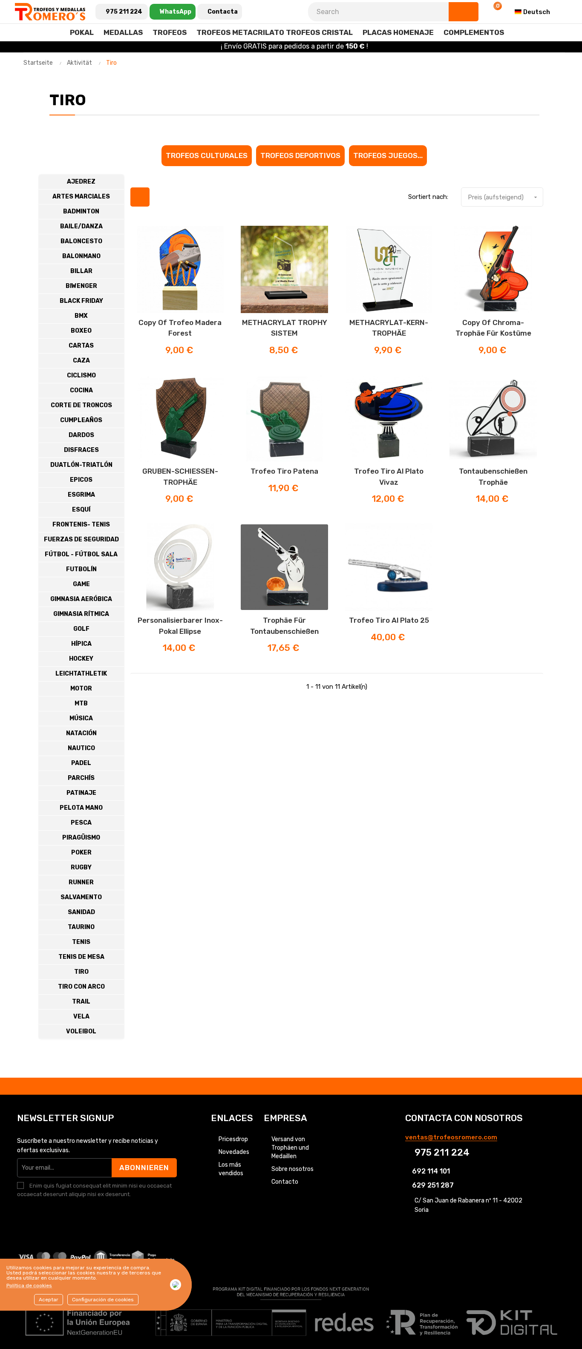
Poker (81, 852)
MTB (81, 703)
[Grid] (140, 197)
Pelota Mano (81, 807)
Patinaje (81, 793)
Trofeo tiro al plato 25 (389, 620)
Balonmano (81, 256)
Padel (81, 763)
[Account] (472, 12)
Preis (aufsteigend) (503, 197)
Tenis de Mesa (81, 957)
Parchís (81, 778)
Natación (81, 733)
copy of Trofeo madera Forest (180, 328)
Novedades (234, 1152)
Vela (81, 1016)
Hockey (81, 658)
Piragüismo (81, 837)
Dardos (81, 435)
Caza (81, 360)
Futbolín (81, 569)
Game (81, 584)
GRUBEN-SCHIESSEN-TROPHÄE (180, 476)
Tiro (81, 971)
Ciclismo (81, 375)
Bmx (81, 315)
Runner (81, 882)
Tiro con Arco (81, 986)
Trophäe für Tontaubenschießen (284, 626)
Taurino (81, 927)
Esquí (81, 509)
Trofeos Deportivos (300, 155)
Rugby (81, 867)
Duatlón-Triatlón (81, 465)
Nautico (81, 748)
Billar (81, 271)
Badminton (81, 211)
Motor (81, 688)
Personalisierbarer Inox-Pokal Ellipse (180, 626)
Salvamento (81, 897)
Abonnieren (144, 1167)
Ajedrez (81, 181)
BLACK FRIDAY (81, 301)
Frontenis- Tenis (81, 524)
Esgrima (81, 494)
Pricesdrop (233, 1139)
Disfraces (81, 450)
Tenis (81, 942)
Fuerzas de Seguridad (81, 539)
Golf (81, 629)
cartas (81, 345)
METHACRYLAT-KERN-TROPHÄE (388, 328)
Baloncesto (81, 241)
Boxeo (81, 330)
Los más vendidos (231, 1169)
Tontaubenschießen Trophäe (493, 476)
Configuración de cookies (103, 1300)
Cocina (81, 390)
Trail (81, 1001)
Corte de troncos (81, 405)
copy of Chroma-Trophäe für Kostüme (493, 328)
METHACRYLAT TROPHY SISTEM (284, 328)
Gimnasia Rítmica (81, 614)
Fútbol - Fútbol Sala (81, 554)
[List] (161, 197)
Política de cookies (29, 1286)
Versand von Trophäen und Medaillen (290, 1148)
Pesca (81, 822)
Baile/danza (81, 226)
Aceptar (48, 1300)
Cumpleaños (81, 420)
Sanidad (81, 912)
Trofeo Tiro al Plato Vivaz (389, 476)
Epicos (81, 479)
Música (81, 718)
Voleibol (81, 1031)
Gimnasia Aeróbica (81, 599)
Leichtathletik (81, 673)
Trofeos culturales (207, 155)
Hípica (81, 643)
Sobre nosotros (292, 1169)
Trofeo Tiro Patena (284, 471)
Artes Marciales (81, 196)
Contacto (284, 1181)
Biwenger (81, 286)
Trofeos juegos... (388, 155)
